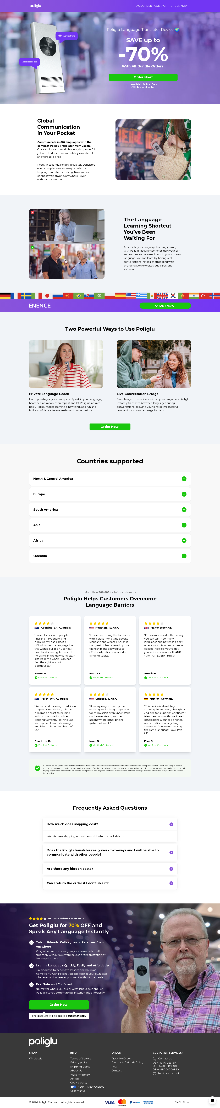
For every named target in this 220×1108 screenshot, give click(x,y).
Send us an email (168, 1073)
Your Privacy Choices (91, 1086)
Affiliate (75, 1078)
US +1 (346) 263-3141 (165, 1062)
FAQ (114, 1066)
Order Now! (179, 5)
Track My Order (121, 1058)
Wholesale (35, 1058)
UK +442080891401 (165, 1066)
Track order (142, 5)
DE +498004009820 (166, 1069)
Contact (160, 5)
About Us (76, 1070)
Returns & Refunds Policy (127, 1062)
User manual (78, 1090)
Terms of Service (80, 1058)
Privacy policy (78, 1062)
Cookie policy (78, 1082)
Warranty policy (80, 1074)
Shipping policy (80, 1066)
